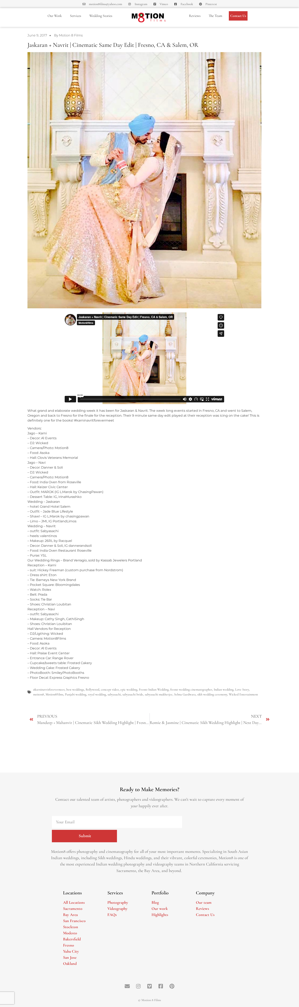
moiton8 (38, 694)
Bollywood (92, 689)
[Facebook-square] (161, 986)
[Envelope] (127, 986)
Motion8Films (54, 694)
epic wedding (128, 689)
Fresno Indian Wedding (154, 689)
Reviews (195, 16)
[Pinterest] (172, 986)
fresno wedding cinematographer (191, 689)
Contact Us (238, 16)
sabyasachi (114, 694)
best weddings (75, 689)
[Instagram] (138, 986)
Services (75, 16)
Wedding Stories (100, 16)
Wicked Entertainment (243, 694)
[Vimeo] (149, 986)
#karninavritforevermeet (49, 689)
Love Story (242, 689)
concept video (110, 689)
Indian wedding (224, 689)
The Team (215, 16)
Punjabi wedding (75, 694)
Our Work (55, 16)
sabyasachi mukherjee (158, 694)
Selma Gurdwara (185, 694)
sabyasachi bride (132, 694)
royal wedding (97, 694)
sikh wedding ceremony (212, 694)
